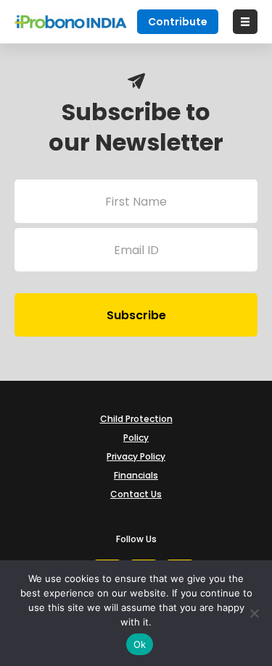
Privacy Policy (136, 456)
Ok (140, 644)
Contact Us (136, 494)
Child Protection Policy (136, 428)
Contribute (177, 21)
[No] (254, 613)
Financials (136, 475)
